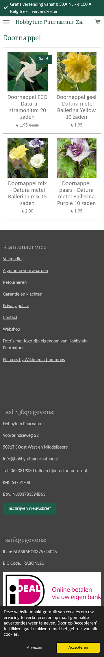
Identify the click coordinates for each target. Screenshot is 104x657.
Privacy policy (16, 306)
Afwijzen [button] (34, 647)
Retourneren (15, 282)
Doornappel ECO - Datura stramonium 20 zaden (27, 107)
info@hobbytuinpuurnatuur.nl (30, 459)
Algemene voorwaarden (25, 271)
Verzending (13, 259)
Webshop (11, 329)
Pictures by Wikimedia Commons (34, 360)
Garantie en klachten (22, 294)
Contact (10, 317)
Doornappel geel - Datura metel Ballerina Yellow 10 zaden (76, 107)
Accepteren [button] (78, 647)
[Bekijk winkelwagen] (97, 22)
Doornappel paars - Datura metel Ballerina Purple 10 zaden (76, 193)
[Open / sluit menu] (6, 22)
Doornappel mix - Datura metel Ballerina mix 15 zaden (27, 193)
